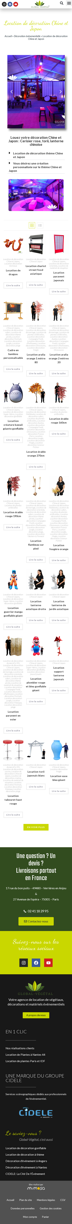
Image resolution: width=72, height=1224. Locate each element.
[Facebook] (10, 4)
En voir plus (36, 827)
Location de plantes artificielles (37, 333)
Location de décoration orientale (36, 508)
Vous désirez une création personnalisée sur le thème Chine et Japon (35, 167)
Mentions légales (46, 1200)
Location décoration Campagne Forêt (36, 337)
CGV (62, 1200)
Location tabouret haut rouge (13, 799)
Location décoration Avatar (36, 421)
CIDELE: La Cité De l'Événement (25, 1173)
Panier (45, 1216)
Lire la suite (13, 285)
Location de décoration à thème (25, 1154)
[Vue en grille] (32, 225)
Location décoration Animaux (13, 264)
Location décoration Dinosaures (36, 344)
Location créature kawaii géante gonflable (13, 424)
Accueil (8, 36)
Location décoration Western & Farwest (36, 535)
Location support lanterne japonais (58, 673)
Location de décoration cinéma (13, 776)
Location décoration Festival (13, 337)
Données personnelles (23, 1208)
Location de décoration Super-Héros (13, 413)
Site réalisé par (36, 1184)
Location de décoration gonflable (26, 1148)
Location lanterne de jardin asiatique (58, 605)
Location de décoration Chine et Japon (13, 260)
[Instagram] (4, 4)
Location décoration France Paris (36, 433)
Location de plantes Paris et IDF (25, 1061)
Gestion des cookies (50, 1208)
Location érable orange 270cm (36, 453)
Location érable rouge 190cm (13, 514)
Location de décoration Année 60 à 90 (13, 661)
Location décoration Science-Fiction (36, 444)
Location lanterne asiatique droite (36, 605)
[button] (69, 3)
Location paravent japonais (58, 276)
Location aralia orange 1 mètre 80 (36, 358)
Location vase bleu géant (58, 777)
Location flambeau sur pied (36, 544)
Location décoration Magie (36, 348)
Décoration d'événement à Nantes (26, 1167)
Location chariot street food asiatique (36, 269)
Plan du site (25, 1200)
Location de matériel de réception (59, 266)
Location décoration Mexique (13, 701)
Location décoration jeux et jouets (36, 672)
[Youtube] (15, 4)
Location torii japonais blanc (36, 773)
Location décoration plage (13, 344)
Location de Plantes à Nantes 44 (25, 1054)
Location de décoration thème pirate (13, 334)
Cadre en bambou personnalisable (13, 354)
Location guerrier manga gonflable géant (13, 611)
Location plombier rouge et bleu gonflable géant (36, 684)
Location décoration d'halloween (36, 342)
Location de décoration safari (37, 415)
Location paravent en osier (13, 715)
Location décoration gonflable (13, 415)
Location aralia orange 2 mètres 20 (59, 358)
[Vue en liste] (40, 225)
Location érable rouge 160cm (58, 420)
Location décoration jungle (35, 437)
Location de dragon (13, 272)
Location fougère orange (58, 547)
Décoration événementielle (27, 36)
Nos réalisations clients (20, 1048)
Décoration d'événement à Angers (26, 1161)
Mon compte (30, 1216)
